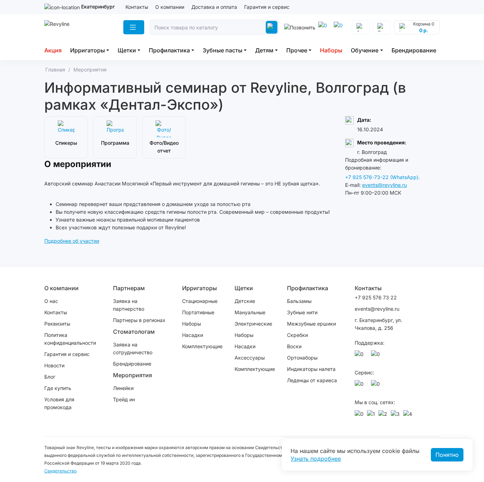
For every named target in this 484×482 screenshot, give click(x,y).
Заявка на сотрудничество (132, 348)
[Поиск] (271, 27)
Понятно (447, 454)
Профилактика (169, 50)
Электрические (253, 324)
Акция (53, 50)
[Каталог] (133, 27)
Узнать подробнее (316, 458)
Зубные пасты (222, 50)
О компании (169, 7)
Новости (54, 365)
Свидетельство (60, 471)
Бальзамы (299, 301)
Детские (245, 301)
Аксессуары (250, 358)
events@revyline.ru (384, 185)
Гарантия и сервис (266, 7)
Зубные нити (302, 312)
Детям (264, 50)
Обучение (364, 50)
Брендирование (414, 50)
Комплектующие (202, 346)
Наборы (331, 50)
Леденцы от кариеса (312, 380)
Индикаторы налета (311, 369)
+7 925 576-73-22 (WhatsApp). (382, 177)
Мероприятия (132, 375)
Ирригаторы (87, 50)
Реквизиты (57, 324)
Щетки (127, 50)
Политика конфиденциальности (70, 339)
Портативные (198, 312)
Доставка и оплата (214, 7)
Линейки (123, 388)
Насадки (192, 335)
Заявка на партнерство (128, 305)
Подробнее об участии (71, 241)
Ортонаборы (302, 358)
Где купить (57, 388)
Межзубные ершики (311, 324)
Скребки (297, 335)
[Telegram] (324, 27)
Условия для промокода (59, 403)
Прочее (296, 50)
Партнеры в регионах (139, 320)
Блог (49, 377)
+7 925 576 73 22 (376, 297)
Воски (294, 346)
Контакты (136, 7)
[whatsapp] (339, 27)
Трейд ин (124, 399)
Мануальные (250, 312)
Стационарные (200, 301)
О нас (51, 301)
